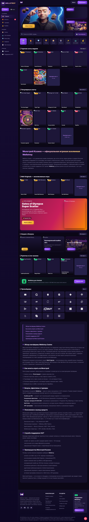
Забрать (25, 249)
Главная (5, 16)
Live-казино (6, 35)
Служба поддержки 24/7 (32, 336)
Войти (73, 2)
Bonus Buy (6, 38)
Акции (46, 498)
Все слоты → (83, 89)
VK (25, 507)
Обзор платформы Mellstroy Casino (35, 326)
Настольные (6, 45)
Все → (84, 289)
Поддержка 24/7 (7, 54)
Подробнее (70, 9)
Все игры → (83, 48)
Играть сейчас (28, 222)
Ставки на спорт (63, 503)
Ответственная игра (50, 505)
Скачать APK (79, 281)
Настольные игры (63, 501)
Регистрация (82, 2)
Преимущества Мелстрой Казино (35, 338)
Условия (47, 249)
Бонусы (8, 19)
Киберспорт (62, 506)
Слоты (5, 32)
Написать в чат (79, 510)
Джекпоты (61, 508)
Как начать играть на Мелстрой (34, 329)
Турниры (5, 22)
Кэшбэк (5, 25)
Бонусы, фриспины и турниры (34, 331)
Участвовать (71, 21)
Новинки (5, 41)
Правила (5, 51)
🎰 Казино (5, 9)
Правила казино (49, 496)
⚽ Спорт (13, 9)
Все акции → (83, 234)
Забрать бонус (29, 26)
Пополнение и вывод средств (34, 333)
